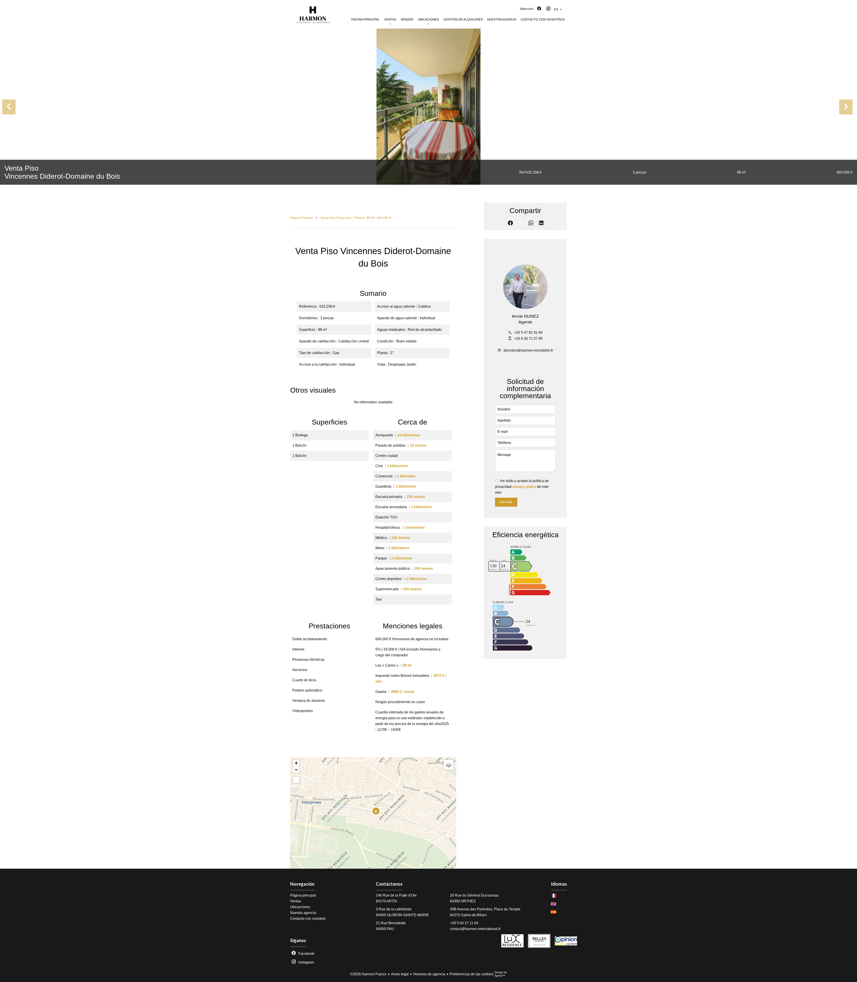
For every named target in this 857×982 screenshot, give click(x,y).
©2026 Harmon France (368, 974)
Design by (501, 974)
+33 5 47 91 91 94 (528, 332)
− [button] (296, 770)
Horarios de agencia (429, 974)
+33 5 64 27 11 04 (464, 923)
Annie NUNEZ (525, 316)
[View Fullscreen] (296, 779)
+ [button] (296, 763)
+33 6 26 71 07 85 (528, 338)
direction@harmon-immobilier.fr (528, 350)
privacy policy (524, 487)
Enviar (506, 502)
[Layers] (448, 765)
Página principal (301, 218)
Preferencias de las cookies (471, 974)
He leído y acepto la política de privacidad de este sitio (522, 486)
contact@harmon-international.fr (475, 929)
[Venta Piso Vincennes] (428, 107)
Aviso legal (400, 974)
